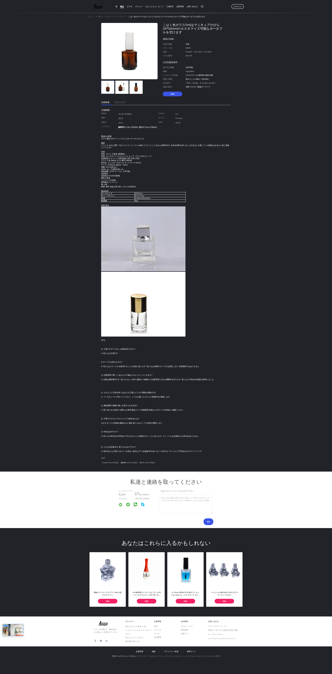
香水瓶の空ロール (132, 641)
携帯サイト (191, 651)
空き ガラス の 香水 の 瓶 (135, 626)
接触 (172, 94)
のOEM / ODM (187, 626)
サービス (157, 630)
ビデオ (129, 6)
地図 (153, 651)
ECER (218, 656)
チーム (156, 633)
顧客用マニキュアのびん (129, 462)
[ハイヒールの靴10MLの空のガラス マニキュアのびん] (224, 570)
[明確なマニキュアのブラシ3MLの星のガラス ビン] (107, 570)
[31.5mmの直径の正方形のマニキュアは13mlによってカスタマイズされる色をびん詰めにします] (185, 570)
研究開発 (184, 630)
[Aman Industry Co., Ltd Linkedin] (106, 641)
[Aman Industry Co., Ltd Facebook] (95, 641)
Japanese (238, 6)
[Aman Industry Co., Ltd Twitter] (100, 641)
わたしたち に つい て (154, 6)
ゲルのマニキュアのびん (110, 462)
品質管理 (180, 6)
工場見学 (170, 6)
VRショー (139, 6)
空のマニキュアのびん (147, 462)
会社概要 (157, 637)
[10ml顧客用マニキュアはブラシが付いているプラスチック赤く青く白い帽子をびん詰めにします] (146, 570)
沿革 (156, 626)
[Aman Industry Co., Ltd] (122, 505)
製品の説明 (120, 102)
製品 (122, 6)
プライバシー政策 (171, 651)
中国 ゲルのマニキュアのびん (124, 656)
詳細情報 (105, 102)
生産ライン (185, 633)
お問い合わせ (192, 6)
